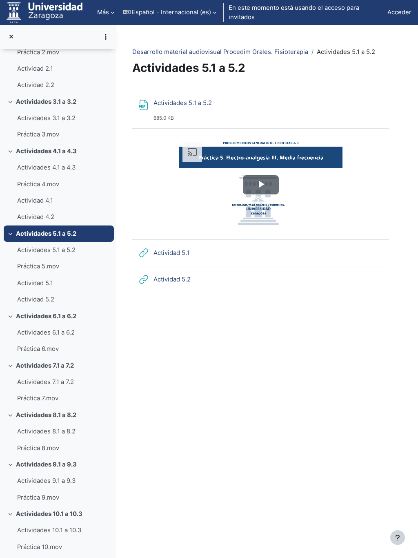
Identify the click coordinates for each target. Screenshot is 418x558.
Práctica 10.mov (39, 547)
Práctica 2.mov (38, 52)
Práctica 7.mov (37, 398)
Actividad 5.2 (35, 299)
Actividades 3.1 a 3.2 (46, 101)
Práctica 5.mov (38, 266)
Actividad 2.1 (35, 68)
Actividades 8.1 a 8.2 (46, 415)
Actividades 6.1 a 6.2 (46, 316)
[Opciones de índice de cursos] (105, 36)
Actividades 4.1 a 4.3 (46, 151)
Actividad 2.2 (35, 85)
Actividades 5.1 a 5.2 (46, 233)
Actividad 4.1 (35, 200)
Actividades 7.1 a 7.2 (45, 365)
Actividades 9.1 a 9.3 (46, 464)
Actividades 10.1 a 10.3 (49, 514)
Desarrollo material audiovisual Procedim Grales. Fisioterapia (220, 52)
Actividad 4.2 (35, 217)
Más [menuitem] (103, 12)
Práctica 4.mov (38, 184)
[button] (170, 12)
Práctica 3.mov (38, 134)
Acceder (399, 12)
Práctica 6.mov (38, 349)
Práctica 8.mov (38, 448)
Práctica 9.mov (38, 497)
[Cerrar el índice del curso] (11, 36)
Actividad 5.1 (35, 283)
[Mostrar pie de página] (397, 537)
